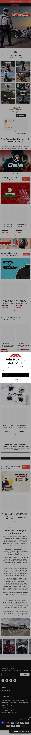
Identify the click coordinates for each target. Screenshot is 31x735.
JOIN (15, 375)
